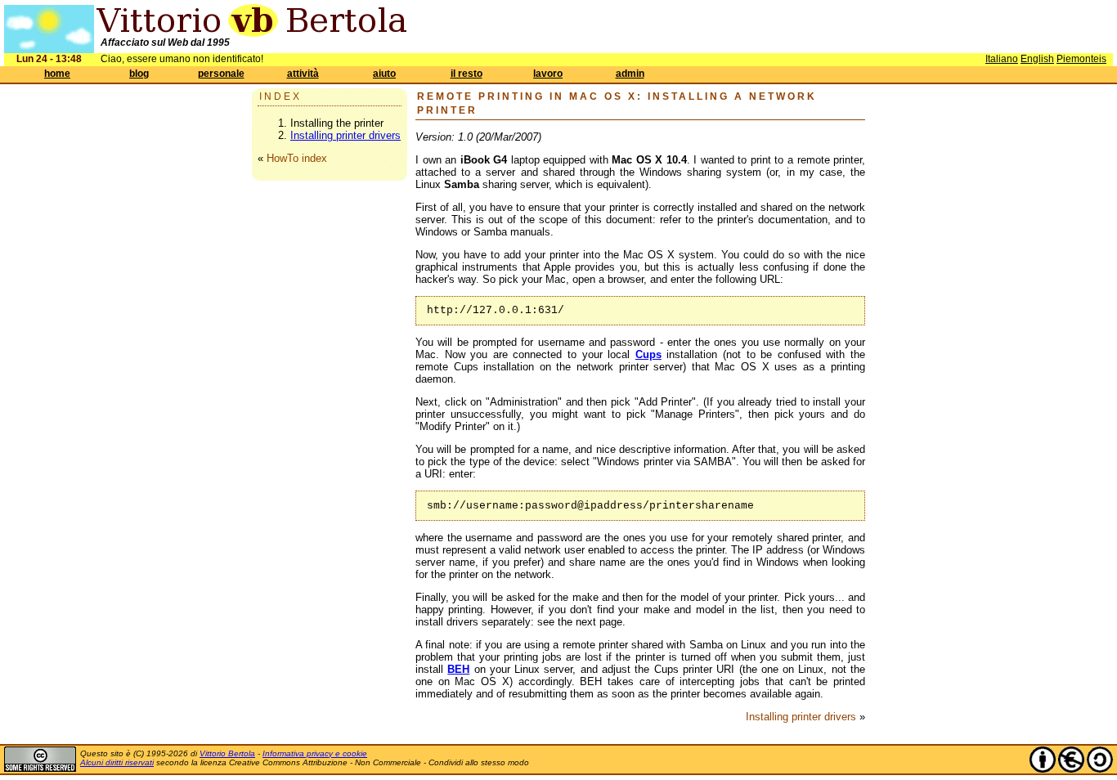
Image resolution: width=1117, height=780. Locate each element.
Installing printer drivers (345, 135)
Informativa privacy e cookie (314, 753)
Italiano (1001, 59)
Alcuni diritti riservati (117, 762)
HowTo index (297, 158)
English (1037, 59)
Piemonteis (1081, 59)
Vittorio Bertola (227, 753)
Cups (648, 354)
